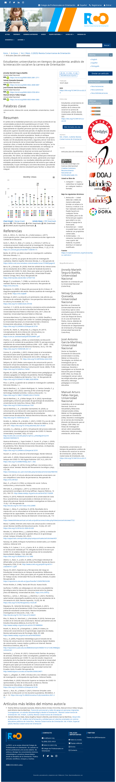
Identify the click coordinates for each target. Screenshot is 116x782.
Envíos (72, 747)
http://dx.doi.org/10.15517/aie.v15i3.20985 (19, 506)
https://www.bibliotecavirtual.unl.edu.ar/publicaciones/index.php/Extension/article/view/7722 (39, 520)
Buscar (106, 45)
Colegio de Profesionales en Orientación (58, 5)
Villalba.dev (61, 775)
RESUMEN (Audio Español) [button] (68, 75)
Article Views (38, 221)
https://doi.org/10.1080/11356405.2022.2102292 (21, 395)
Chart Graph (8, 221)
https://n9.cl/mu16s (10, 286)
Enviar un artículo (100, 73)
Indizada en (81, 34)
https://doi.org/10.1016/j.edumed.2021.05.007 (28, 425)
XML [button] (76, 73)
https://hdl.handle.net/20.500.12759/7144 (19, 278)
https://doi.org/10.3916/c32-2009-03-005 (18, 528)
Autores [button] (21, 40)
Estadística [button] (9, 40)
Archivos (14, 53)
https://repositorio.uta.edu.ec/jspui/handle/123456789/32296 (26, 581)
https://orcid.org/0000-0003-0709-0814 (24, 92)
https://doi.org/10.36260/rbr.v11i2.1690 (18, 556)
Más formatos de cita (72, 127)
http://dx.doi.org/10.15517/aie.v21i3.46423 (19, 615)
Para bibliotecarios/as (99, 93)
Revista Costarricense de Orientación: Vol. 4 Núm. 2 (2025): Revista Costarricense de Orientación (42, 713)
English (94, 59)
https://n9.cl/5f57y (42, 592)
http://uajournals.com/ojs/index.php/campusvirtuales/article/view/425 (30, 538)
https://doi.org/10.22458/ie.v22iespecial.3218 (20, 450)
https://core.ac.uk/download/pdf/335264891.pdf (21, 336)
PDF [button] (63, 73)
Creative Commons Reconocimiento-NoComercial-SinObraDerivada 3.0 (69, 171)
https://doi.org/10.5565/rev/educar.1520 (18, 405)
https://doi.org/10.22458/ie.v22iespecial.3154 (20, 326)
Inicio (5, 53)
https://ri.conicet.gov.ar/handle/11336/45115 (20, 250)
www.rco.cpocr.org (50, 745)
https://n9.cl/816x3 (10, 480)
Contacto (74, 750)
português (95, 66)
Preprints (16, 34)
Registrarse (96, 5)
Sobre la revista (76, 740)
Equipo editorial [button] (55, 34)
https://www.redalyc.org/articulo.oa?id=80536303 (22, 635)
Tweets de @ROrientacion (96, 737)
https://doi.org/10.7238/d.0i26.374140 (17, 304)
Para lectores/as (97, 86)
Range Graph (20, 221)
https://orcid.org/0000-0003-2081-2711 (24, 77)
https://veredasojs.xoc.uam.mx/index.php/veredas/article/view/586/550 (30, 472)
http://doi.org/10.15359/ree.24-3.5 (16, 418)
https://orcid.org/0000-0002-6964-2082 (24, 99)
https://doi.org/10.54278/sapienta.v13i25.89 (19, 603)
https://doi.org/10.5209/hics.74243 (16, 369)
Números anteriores (30, 34)
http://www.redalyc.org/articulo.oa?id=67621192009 (33, 493)
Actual (7, 34)
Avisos (43, 34)
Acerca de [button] (69, 34)
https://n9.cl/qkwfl (19, 294)
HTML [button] (70, 73)
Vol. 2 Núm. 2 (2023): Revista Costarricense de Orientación (45, 53)
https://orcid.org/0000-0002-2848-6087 (24, 85)
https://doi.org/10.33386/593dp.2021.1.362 (19, 462)
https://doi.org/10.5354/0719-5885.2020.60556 (20, 379)
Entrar (108, 5)
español (83, 5)
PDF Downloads (50, 221)
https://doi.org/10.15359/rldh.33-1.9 (17, 349)
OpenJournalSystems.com (76, 775)
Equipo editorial (76, 743)
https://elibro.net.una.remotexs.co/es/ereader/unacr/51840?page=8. (29, 263)
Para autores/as (97, 90)
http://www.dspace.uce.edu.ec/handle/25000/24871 (22, 671)
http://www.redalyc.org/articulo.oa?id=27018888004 (22, 625)
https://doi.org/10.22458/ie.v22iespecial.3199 (20, 687)
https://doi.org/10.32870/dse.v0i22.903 (37, 359)
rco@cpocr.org (49, 738)
